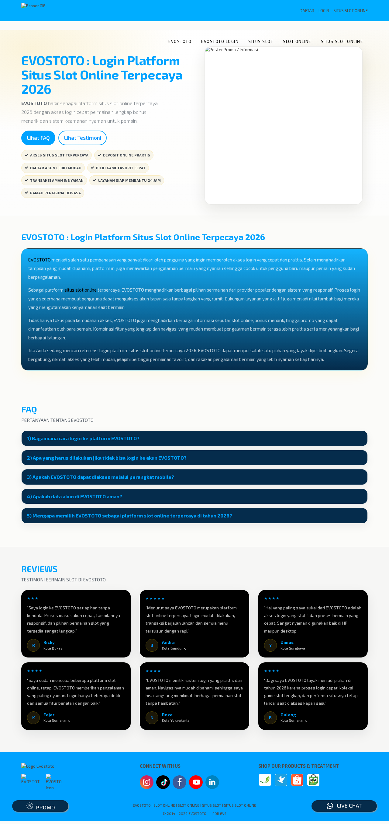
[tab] (194, 438)
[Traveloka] (281, 780)
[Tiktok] (163, 784)
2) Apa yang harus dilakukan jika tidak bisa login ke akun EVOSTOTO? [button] (107, 458)
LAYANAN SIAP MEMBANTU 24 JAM (129, 180)
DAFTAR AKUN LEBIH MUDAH (55, 168)
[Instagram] (146, 783)
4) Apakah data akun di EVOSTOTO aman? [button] (74, 496)
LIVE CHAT (347, 805)
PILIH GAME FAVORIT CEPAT (121, 168)
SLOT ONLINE (297, 41)
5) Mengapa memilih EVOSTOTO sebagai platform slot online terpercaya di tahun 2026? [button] (129, 515)
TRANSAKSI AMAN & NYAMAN (57, 180)
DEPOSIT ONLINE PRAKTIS (126, 155)
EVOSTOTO (179, 41)
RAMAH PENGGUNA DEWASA (55, 193)
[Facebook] (179, 783)
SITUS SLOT (260, 41)
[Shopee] (297, 780)
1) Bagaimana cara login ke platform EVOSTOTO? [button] (83, 438)
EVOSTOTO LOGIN (220, 41)
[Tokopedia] (313, 780)
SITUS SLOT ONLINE (350, 10)
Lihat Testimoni (82, 137)
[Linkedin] (212, 781)
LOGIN (323, 10)
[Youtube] (196, 783)
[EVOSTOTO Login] (265, 780)
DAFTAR (307, 10)
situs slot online (80, 290)
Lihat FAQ (38, 137)
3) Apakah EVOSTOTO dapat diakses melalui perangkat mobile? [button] (100, 477)
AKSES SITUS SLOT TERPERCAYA (59, 155)
